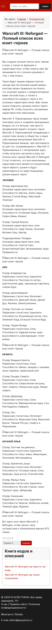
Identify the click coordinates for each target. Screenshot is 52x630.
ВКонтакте (7, 614)
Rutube (19, 614)
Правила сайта (18, 604)
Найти (45, 6)
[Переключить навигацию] (3, 6)
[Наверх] (48, 626)
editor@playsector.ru (20, 620)
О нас (4, 604)
